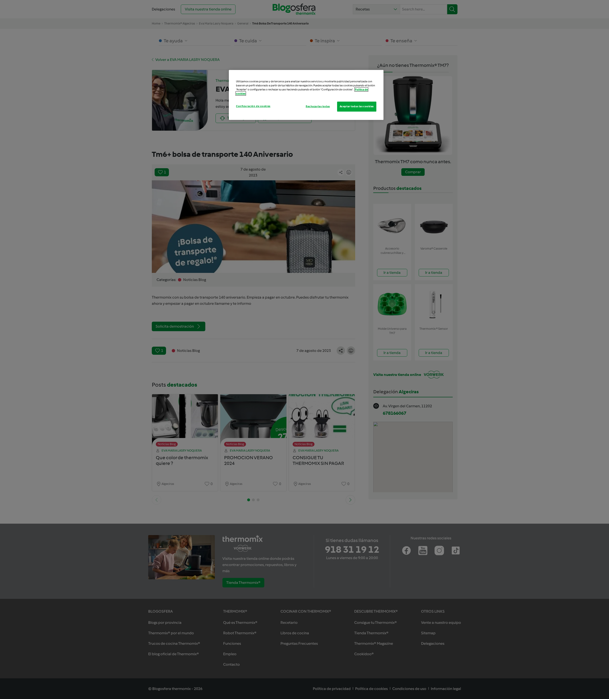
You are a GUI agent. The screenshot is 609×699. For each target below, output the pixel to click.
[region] (306, 95)
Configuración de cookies (253, 106)
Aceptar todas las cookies (357, 106)
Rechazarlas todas (318, 106)
